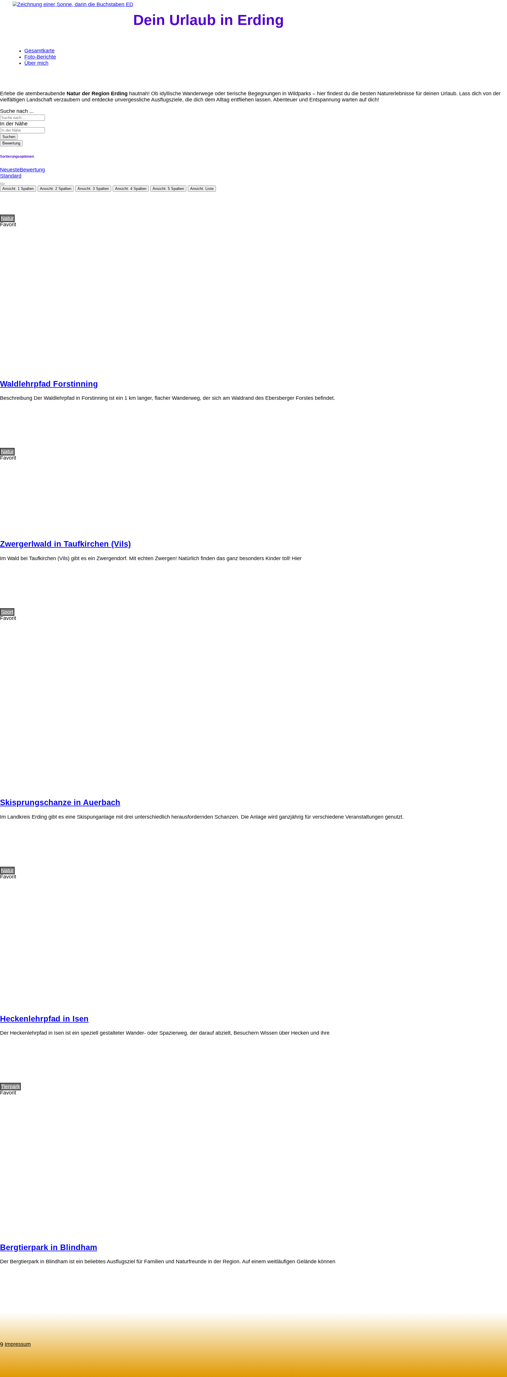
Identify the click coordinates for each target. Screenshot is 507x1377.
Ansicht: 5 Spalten (168, 188)
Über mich (36, 63)
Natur (7, 218)
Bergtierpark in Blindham (48, 1247)
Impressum (18, 1344)
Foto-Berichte (40, 57)
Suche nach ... (17, 111)
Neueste (10, 170)
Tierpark (10, 1086)
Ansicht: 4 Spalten (130, 188)
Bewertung (11, 143)
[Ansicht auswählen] (2, 184)
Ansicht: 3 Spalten (93, 188)
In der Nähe (14, 124)
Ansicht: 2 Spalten (55, 188)
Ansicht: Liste (202, 188)
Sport (7, 612)
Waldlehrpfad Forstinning (49, 384)
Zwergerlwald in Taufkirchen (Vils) (65, 544)
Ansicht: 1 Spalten (18, 188)
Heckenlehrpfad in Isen (44, 1018)
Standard (10, 176)
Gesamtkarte (39, 51)
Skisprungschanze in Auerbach (60, 802)
